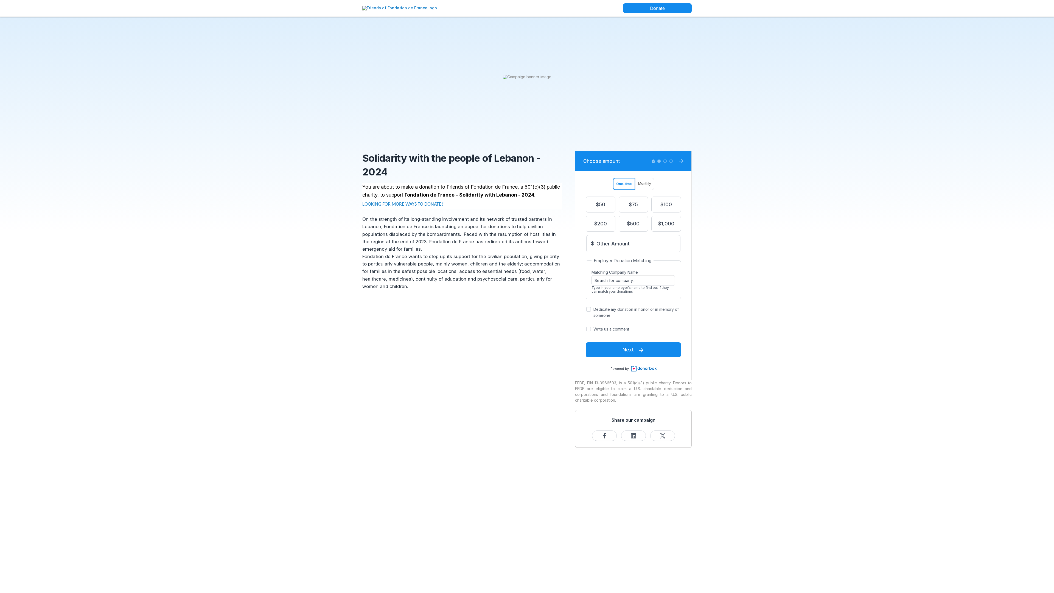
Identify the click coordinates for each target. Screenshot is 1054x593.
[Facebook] (604, 435)
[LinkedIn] (633, 435)
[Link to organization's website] (399, 7)
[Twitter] (662, 435)
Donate (657, 8)
